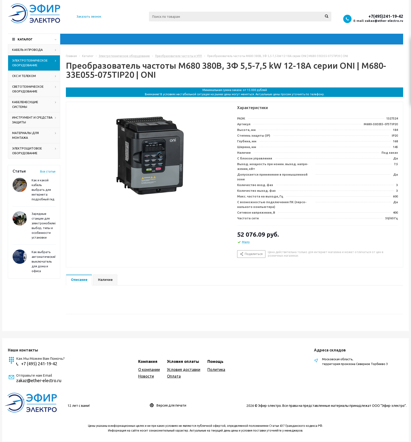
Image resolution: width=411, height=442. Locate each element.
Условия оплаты (183, 361)
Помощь (215, 361)
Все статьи (47, 171)
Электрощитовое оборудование (27, 151)
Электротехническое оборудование (30, 63)
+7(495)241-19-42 (385, 16)
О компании (149, 369)
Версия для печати (171, 405)
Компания (147, 361)
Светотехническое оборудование (28, 89)
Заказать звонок (89, 16)
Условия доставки (183, 369)
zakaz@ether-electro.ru (384, 20)
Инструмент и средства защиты (32, 120)
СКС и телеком (24, 75)
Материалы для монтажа (25, 135)
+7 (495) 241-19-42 (39, 363)
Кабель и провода (27, 49)
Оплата (174, 376)
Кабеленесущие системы (25, 104)
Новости (146, 376)
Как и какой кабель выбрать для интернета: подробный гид (43, 189)
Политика (216, 369)
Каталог (25, 39)
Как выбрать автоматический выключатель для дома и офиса (44, 261)
